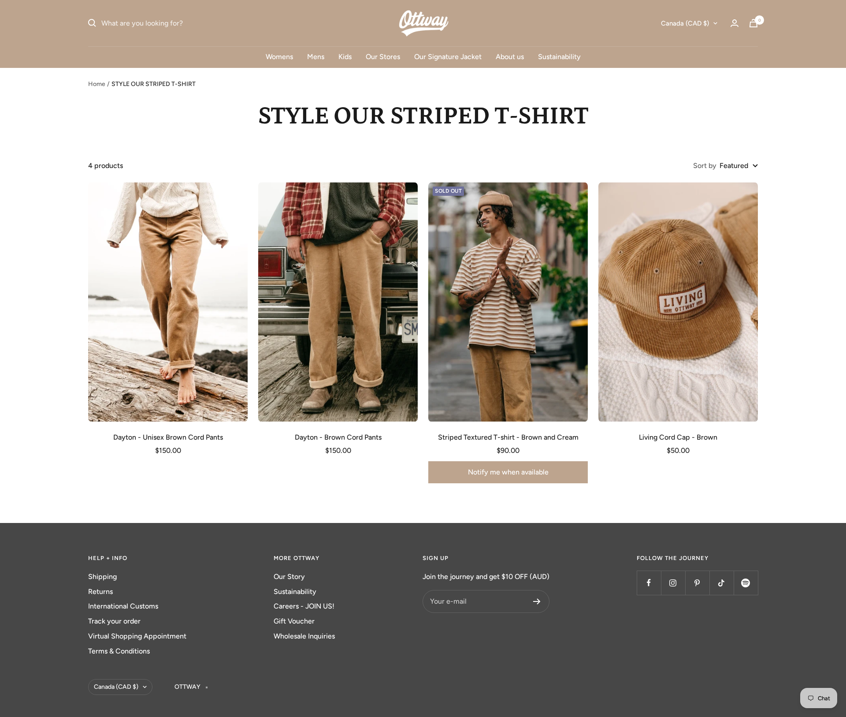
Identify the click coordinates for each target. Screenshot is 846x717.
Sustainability (559, 56)
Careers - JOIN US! (304, 606)
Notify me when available (508, 472)
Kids (345, 56)
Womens (279, 56)
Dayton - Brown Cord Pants (338, 437)
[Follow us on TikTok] (721, 583)
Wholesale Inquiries (304, 636)
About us (510, 56)
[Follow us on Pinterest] (697, 583)
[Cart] (753, 23)
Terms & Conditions (119, 651)
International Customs (123, 606)
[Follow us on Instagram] (673, 583)
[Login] (734, 23)
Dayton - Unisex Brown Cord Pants (168, 437)
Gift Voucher (294, 621)
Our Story (289, 576)
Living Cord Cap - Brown (678, 437)
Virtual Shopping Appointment (137, 636)
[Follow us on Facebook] (649, 583)
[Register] (537, 601)
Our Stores (383, 56)
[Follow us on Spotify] (746, 583)
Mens (315, 56)
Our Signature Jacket (448, 56)
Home (96, 84)
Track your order (114, 621)
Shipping (102, 576)
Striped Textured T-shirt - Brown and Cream (508, 437)
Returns (100, 591)
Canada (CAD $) (685, 23)
